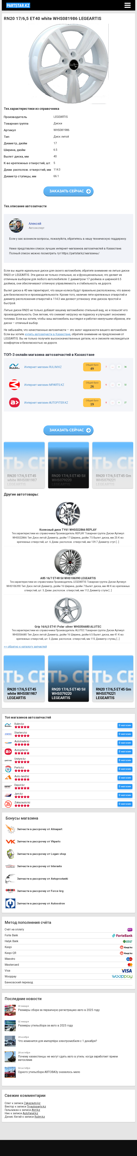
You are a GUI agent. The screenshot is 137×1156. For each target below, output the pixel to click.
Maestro (10, 959)
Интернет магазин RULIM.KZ (43, 367)
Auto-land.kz (21, 776)
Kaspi (8, 947)
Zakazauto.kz (22, 802)
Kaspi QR (10, 953)
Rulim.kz (19, 723)
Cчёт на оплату (14, 929)
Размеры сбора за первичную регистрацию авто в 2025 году (59, 1010)
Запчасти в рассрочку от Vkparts (38, 841)
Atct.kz (36, 1110)
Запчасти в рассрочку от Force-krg (40, 891)
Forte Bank (11, 935)
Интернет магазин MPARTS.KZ (44, 385)
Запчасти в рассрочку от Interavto (39, 866)
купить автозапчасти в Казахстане (47, 334)
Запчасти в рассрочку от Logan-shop (41, 854)
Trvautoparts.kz (36, 1106)
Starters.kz (20, 732)
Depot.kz (19, 785)
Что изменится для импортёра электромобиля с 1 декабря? (57, 1041)
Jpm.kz (18, 793)
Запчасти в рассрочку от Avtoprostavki (42, 878)
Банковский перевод (19, 982)
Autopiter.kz (21, 750)
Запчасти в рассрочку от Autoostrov (41, 903)
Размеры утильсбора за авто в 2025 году (45, 1025)
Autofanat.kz (30, 1113)
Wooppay (10, 976)
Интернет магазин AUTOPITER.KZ (46, 402)
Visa (7, 970)
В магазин (125, 725)
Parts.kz (19, 767)
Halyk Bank (11, 941)
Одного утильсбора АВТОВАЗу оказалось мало (49, 1072)
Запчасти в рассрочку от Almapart (39, 829)
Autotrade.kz (21, 741)
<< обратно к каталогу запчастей (25, 646)
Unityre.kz (20, 758)
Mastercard (12, 964)
